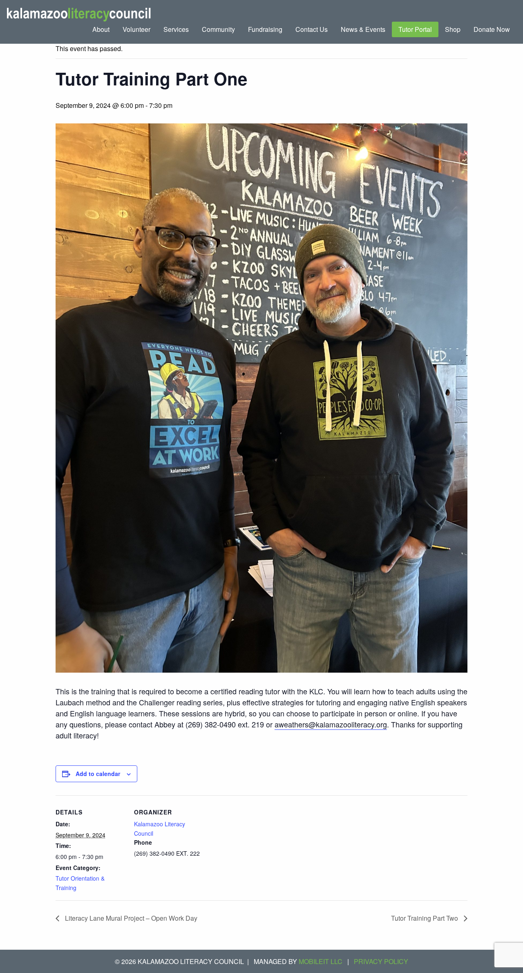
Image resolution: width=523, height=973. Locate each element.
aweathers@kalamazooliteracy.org (331, 724)
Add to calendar (98, 773)
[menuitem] (101, 29)
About (101, 29)
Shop (452, 29)
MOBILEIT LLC (320, 961)
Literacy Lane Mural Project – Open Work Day (130, 918)
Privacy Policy (381, 961)
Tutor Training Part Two (425, 918)
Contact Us (311, 29)
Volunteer (136, 29)
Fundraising (265, 29)
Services (176, 29)
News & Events (363, 29)
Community (218, 29)
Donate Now (492, 29)
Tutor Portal (415, 29)
